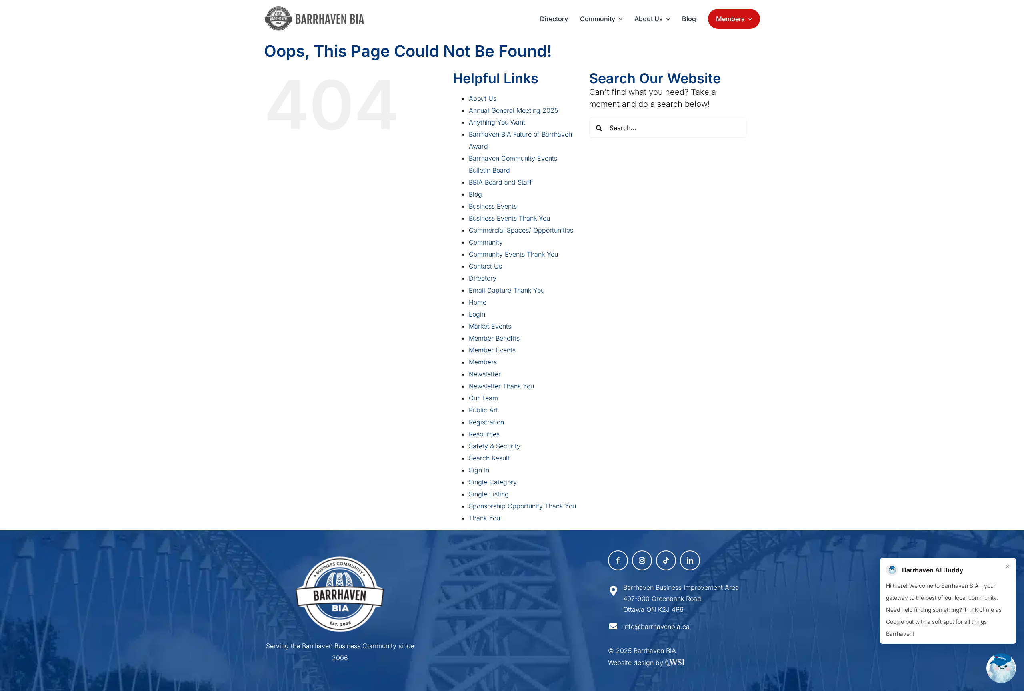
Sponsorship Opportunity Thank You (522, 506)
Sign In (479, 470)
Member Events (492, 350)
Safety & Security (494, 446)
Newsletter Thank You (501, 386)
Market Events (490, 326)
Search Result (489, 458)
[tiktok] (666, 560)
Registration (486, 422)
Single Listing (489, 494)
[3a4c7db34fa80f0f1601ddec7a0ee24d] (318, 10)
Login (477, 314)
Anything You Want (497, 122)
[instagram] (642, 560)
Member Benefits (494, 338)
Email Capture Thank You (506, 290)
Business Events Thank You (509, 218)
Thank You (484, 518)
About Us (482, 98)
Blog (475, 194)
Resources (484, 434)
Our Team (483, 398)
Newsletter (485, 374)
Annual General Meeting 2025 (513, 110)
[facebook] (618, 560)
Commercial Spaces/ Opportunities (521, 230)
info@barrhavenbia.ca (656, 627)
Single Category (493, 482)
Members (483, 362)
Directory (482, 278)
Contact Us (485, 266)
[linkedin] (690, 560)
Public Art (483, 410)
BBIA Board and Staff (500, 182)
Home (477, 302)
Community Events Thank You (513, 254)
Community (486, 242)
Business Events (493, 206)
